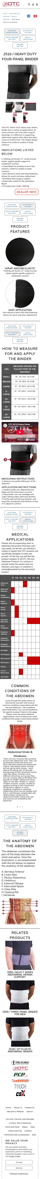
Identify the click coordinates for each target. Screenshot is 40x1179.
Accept (19, 1162)
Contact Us (29, 1107)
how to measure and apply (12, 38)
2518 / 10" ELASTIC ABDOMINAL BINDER (20, 1050)
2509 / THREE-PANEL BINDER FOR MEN (20, 1013)
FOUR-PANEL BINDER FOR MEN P (12, 818)
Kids (34, 1134)
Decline (19, 1168)
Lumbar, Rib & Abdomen (20, 1123)
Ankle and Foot (15, 1131)
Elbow (25, 1127)
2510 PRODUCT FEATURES (28, 31)
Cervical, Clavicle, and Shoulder (20, 1119)
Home (5, 13)
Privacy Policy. (14, 1156)
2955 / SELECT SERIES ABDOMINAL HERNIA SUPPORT (20, 975)
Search (30, 1111)
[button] (17, 807)
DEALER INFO (27, 192)
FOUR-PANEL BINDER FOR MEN (12, 31)
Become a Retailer (15, 1111)
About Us (18, 1107)
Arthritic (28, 1131)
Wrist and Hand (12, 1127)
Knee (32, 1127)
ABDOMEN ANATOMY (20, 45)
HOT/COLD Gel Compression (16, 1134)
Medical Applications (28, 38)
